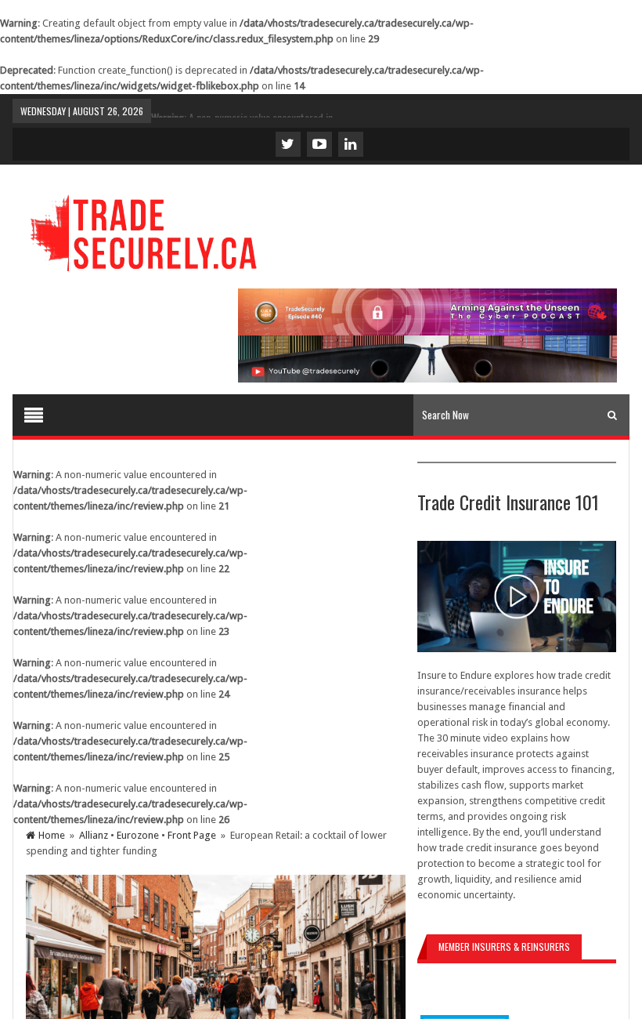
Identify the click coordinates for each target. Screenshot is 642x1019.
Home (51, 835)
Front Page (192, 835)
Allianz (93, 835)
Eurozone (138, 835)
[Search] (612, 415)
